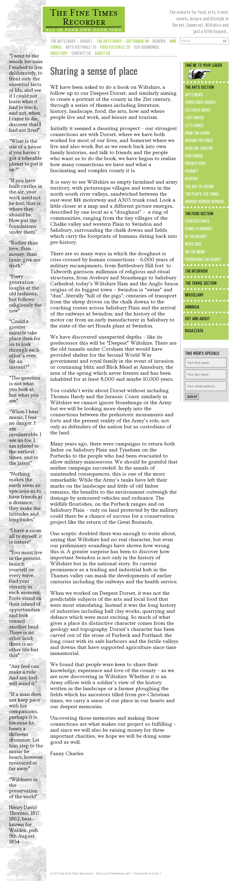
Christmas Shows (200, 102)
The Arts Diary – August (72, 41)
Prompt (191, 171)
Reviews (159, 41)
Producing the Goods (203, 259)
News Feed (193, 244)
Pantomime (194, 156)
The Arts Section (199, 87)
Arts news (194, 95)
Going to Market (199, 228)
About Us (102, 53)
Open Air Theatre (199, 148)
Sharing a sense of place (93, 70)
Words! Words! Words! (204, 201)
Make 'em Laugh (197, 133)
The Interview (196, 271)
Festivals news (197, 110)
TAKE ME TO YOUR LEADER (203, 65)
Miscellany (194, 295)
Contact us (81, 53)
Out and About (197, 318)
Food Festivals (197, 221)
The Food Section (199, 213)
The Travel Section (201, 283)
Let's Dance (194, 125)
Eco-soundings (146, 47)
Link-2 (157, 873)
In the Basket (196, 236)
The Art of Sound (199, 186)
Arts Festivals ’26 (81, 47)
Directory (59, 53)
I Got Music (194, 117)
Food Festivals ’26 (115, 47)
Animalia (192, 307)
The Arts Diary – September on (123, 41)
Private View (195, 163)
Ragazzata (194, 330)
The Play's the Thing (202, 194)
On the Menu (195, 252)
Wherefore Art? (120, 873)
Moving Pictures (199, 140)
